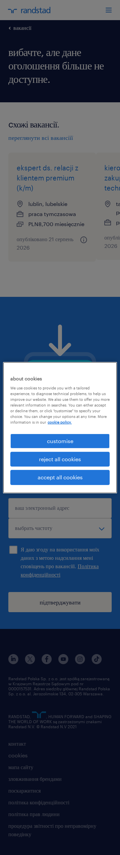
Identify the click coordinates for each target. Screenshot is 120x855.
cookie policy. (60, 422)
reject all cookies (60, 459)
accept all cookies (60, 477)
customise (60, 440)
